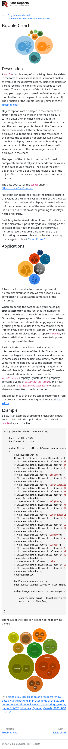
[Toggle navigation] (62, 4)
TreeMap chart (10, 104)
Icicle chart (59, 732)
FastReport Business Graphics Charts (30, 18)
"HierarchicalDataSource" (17, 188)
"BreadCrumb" (36, 239)
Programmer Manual (19, 15)
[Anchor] (26, 68)
